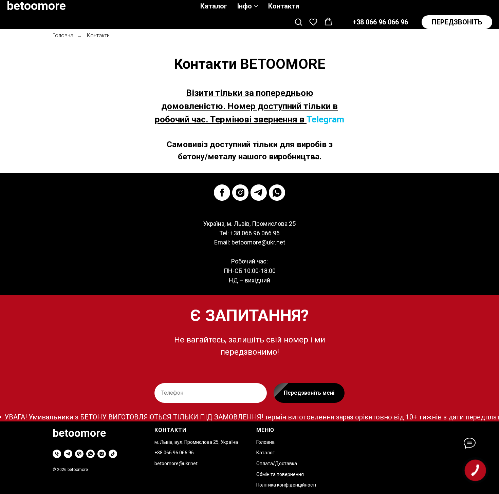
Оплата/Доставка (276, 463)
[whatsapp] (277, 192)
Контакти (283, 6)
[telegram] (259, 192)
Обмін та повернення (280, 474)
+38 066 (163, 452)
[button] (298, 22)
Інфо (244, 6)
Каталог (213, 6)
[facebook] (222, 192)
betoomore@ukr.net (258, 242)
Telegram (325, 119)
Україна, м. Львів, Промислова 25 (249, 223)
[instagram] (240, 192)
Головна (63, 35)
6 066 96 (184, 452)
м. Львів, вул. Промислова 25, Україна (196, 442)
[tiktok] (113, 454)
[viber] (79, 454)
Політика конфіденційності (286, 485)
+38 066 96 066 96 (255, 233)
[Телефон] (57, 454)
